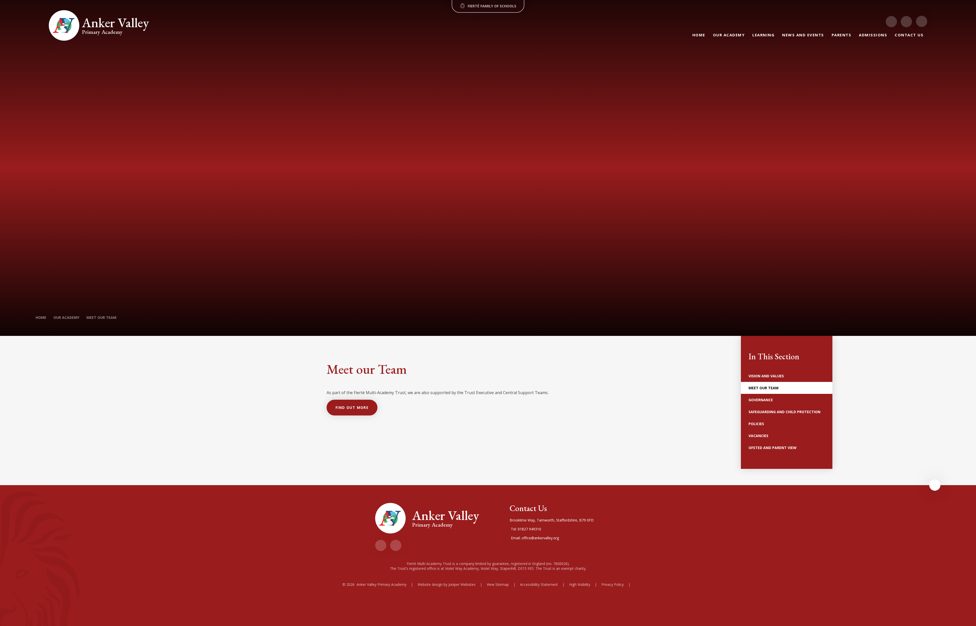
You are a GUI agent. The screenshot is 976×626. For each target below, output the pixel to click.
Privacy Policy (612, 584)
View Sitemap (498, 584)
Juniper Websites (462, 584)
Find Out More (352, 407)
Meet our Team (101, 317)
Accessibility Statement (539, 584)
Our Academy (66, 317)
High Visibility (579, 584)
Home (41, 317)
